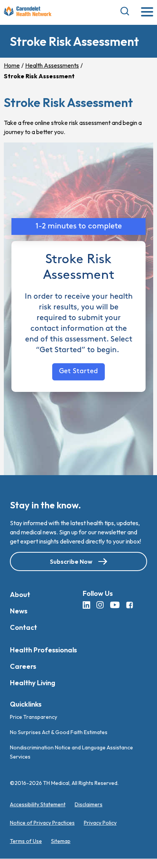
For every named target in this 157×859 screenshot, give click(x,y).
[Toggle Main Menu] (147, 12)
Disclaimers (89, 804)
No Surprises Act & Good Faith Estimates (58, 732)
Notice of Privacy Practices (42, 823)
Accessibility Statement (38, 804)
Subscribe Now (71, 561)
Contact (23, 627)
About (20, 594)
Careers (23, 666)
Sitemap (60, 841)
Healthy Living (32, 682)
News (18, 611)
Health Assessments (52, 65)
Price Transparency (33, 717)
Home (12, 65)
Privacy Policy (100, 823)
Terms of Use (26, 841)
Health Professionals (43, 649)
